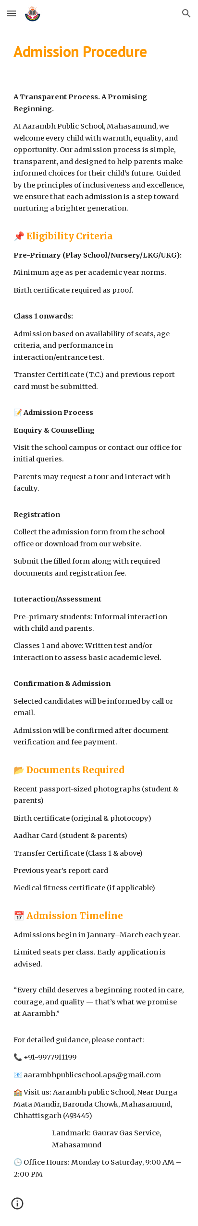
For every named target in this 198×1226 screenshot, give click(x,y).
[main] (99, 51)
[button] (11, 13)
